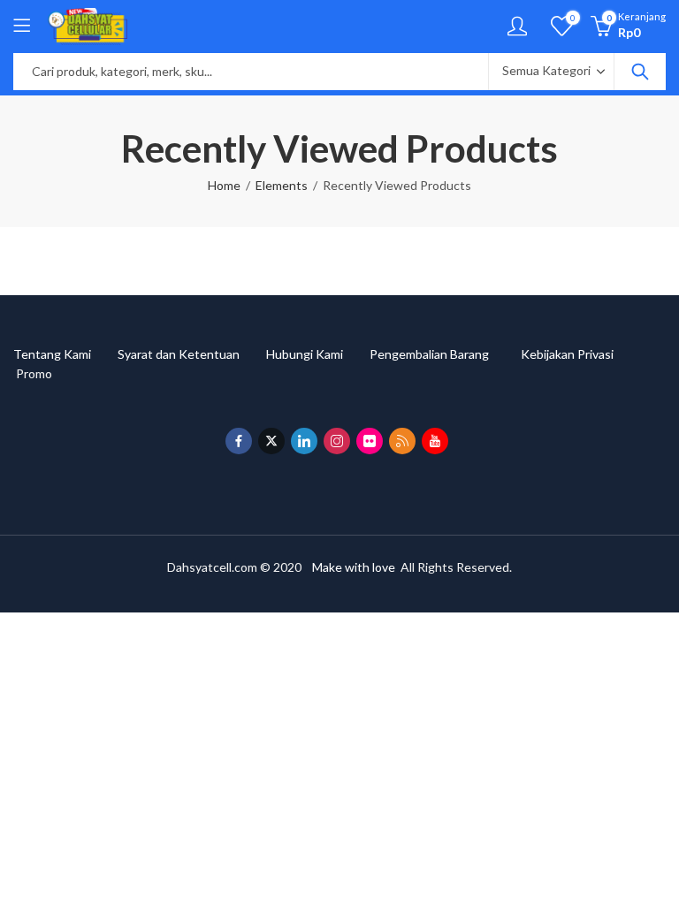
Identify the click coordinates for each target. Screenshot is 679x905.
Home (224, 185)
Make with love (354, 566)
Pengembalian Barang (445, 353)
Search (640, 71)
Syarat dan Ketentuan (192, 353)
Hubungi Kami (318, 353)
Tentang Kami (65, 353)
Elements (282, 185)
